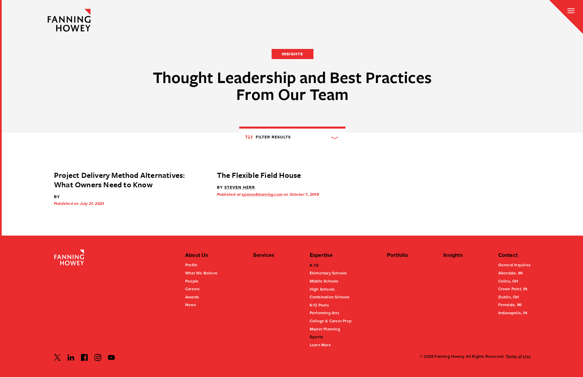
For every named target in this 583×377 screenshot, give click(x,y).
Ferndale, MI (510, 304)
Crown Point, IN (513, 289)
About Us (197, 255)
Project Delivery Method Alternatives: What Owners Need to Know (119, 179)
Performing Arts (324, 313)
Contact (508, 255)
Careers (192, 289)
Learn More (320, 345)
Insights (453, 255)
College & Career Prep (331, 321)
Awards (192, 297)
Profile (191, 265)
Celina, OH (508, 281)
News (190, 304)
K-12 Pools (319, 305)
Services (264, 255)
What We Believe (201, 273)
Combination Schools (330, 297)
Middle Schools (324, 281)
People (191, 281)
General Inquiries (514, 265)
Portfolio (397, 255)
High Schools (322, 289)
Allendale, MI (510, 273)
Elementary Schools (328, 273)
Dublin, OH (508, 297)
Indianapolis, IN (512, 313)
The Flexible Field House (259, 175)
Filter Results (272, 136)
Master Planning (325, 329)
